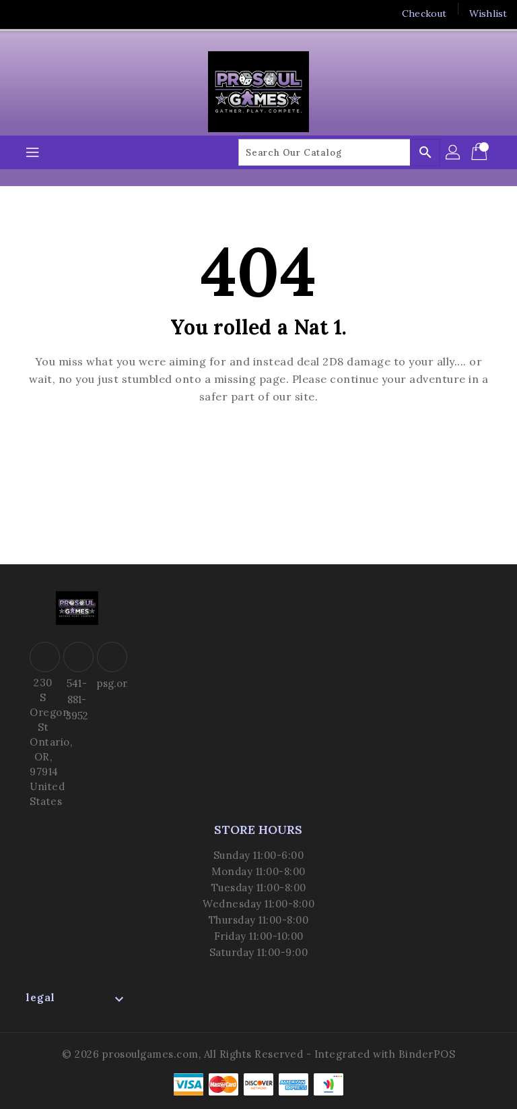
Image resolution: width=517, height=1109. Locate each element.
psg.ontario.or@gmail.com (110, 683)
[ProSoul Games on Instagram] (73, 13)
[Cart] (480, 152)
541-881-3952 (76, 699)
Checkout (424, 13)
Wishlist (488, 13)
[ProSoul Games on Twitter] (47, 13)
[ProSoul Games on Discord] (98, 13)
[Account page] (453, 152)
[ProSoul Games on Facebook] (21, 13)
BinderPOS (427, 1054)
